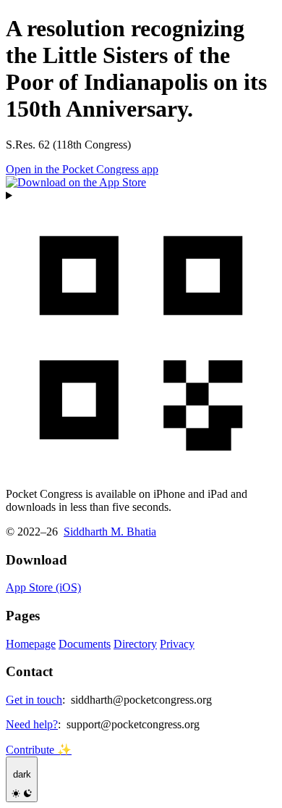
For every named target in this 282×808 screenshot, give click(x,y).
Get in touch (34, 700)
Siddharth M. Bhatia (110, 531)
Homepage (31, 644)
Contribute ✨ (39, 750)
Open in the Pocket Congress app (82, 169)
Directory (135, 644)
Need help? (32, 724)
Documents (85, 644)
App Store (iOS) (43, 587)
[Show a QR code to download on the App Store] (141, 332)
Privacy (177, 644)
